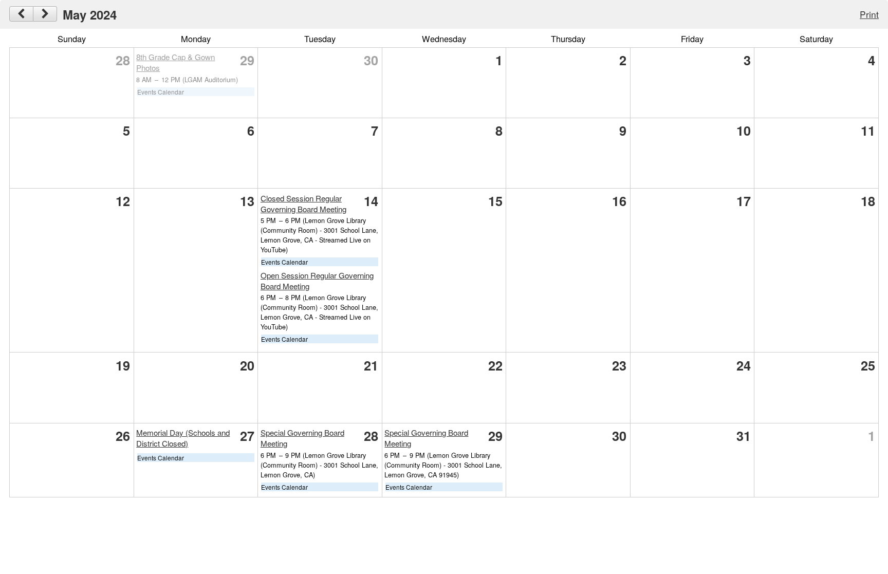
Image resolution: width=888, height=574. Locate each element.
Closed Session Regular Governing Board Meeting (303, 203)
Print (869, 14)
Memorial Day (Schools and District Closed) (183, 438)
